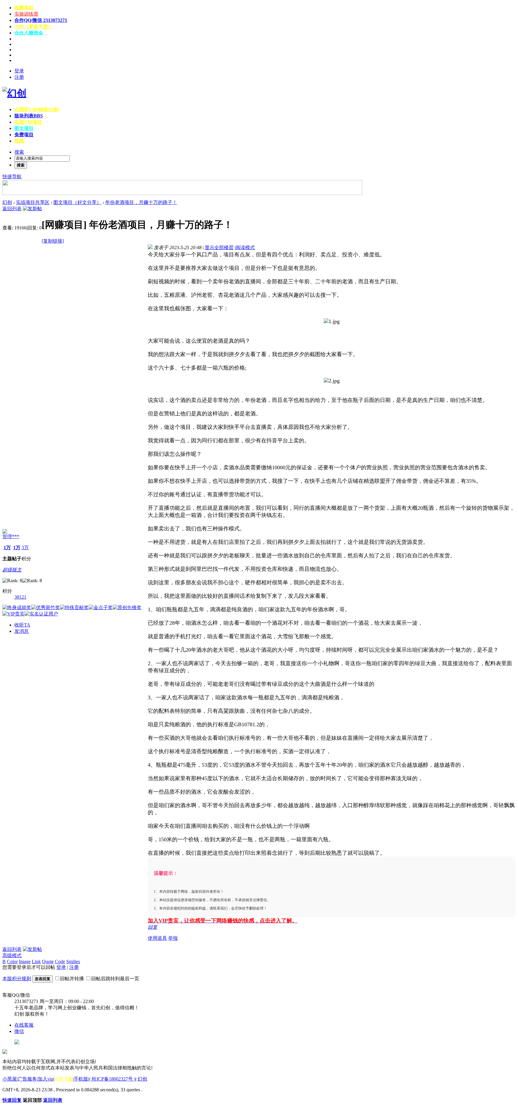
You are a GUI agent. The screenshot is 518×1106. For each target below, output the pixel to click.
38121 (20, 597)
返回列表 (12, 208)
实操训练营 (26, 13)
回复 (152, 927)
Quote (48, 961)
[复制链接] (53, 240)
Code (60, 961)
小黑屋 (9, 1078)
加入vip (45, 1078)
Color (12, 961)
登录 (19, 70)
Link (36, 961)
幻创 (7, 202)
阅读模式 (245, 247)
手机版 (81, 1078)
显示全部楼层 (219, 247)
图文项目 (24, 128)
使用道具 (157, 938)
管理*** (10, 536)
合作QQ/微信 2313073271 (40, 20)
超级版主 (12, 569)
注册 (19, 77)
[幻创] (14, 93)
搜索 (19, 152)
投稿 (19, 140)
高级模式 (12, 955)
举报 (173, 938)
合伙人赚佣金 (28, 32)
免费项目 (24, 134)
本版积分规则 (16, 978)
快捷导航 (12, 176)
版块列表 (28, 115)
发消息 (21, 631)
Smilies (73, 961)
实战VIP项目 (28, 122)
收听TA (22, 624)
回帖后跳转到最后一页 (115, 978)
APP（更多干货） (33, 26)
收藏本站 (24, 7)
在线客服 (24, 1025)
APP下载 (63, 1078)
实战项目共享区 (32, 202)
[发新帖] (32, 208)
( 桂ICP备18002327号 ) (112, 1078)
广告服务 (27, 1078)
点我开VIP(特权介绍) (36, 109)
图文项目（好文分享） (77, 202)
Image (25, 961)
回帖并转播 (72, 978)
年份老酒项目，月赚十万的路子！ (141, 202)
